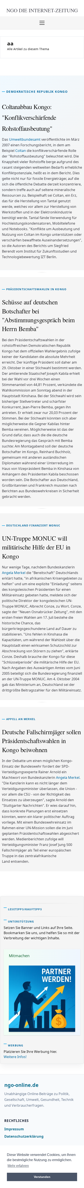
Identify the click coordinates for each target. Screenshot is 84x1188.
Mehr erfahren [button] (18, 1166)
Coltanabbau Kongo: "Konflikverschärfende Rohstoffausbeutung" (29, 117)
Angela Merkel (13, 572)
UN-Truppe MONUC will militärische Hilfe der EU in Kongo (36, 547)
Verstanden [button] (42, 1177)
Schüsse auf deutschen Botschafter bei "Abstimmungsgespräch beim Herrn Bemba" (38, 315)
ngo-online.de (21, 1085)
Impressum (14, 1129)
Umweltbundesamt (24, 139)
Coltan (20, 150)
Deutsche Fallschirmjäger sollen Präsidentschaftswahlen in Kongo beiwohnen (41, 740)
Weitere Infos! (15, 1056)
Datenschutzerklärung (24, 1136)
